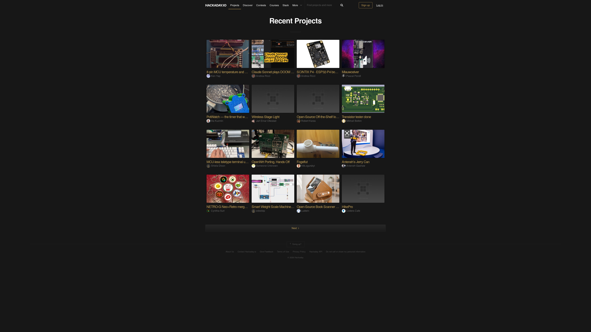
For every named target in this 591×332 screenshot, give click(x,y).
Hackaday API (315, 251)
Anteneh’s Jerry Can (355, 161)
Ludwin (305, 210)
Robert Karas (308, 121)
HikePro (347, 206)
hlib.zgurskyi (308, 165)
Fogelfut (302, 161)
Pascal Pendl (353, 76)
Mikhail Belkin (354, 121)
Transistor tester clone (356, 116)
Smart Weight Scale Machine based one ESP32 (284, 206)
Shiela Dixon (218, 165)
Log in (379, 5)
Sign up (365, 5)
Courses (274, 5)
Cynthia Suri (218, 210)
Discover (248, 5)
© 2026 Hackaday (295, 257)
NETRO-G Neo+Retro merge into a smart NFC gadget (243, 206)
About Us (230, 251)
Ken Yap (215, 76)
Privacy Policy (299, 251)
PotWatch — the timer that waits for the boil (235, 116)
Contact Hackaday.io (247, 251)
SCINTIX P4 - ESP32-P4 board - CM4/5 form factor (331, 71)
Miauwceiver (350, 71)
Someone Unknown (267, 165)
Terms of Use (283, 251)
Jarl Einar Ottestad (266, 121)
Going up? (296, 244)
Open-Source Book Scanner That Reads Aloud (328, 206)
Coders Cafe (353, 210)
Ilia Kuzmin (217, 121)
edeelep (260, 210)
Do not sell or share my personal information (345, 251)
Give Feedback (266, 251)
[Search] (342, 5)
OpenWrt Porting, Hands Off (270, 161)
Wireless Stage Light (265, 116)
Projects (234, 5)
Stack (286, 5)
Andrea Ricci (263, 76)
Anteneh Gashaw (355, 165)
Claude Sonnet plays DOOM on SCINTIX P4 (282, 71)
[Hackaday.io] (215, 5)
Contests (261, 5)
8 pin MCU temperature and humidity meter (235, 71)
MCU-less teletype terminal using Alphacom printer (240, 161)
